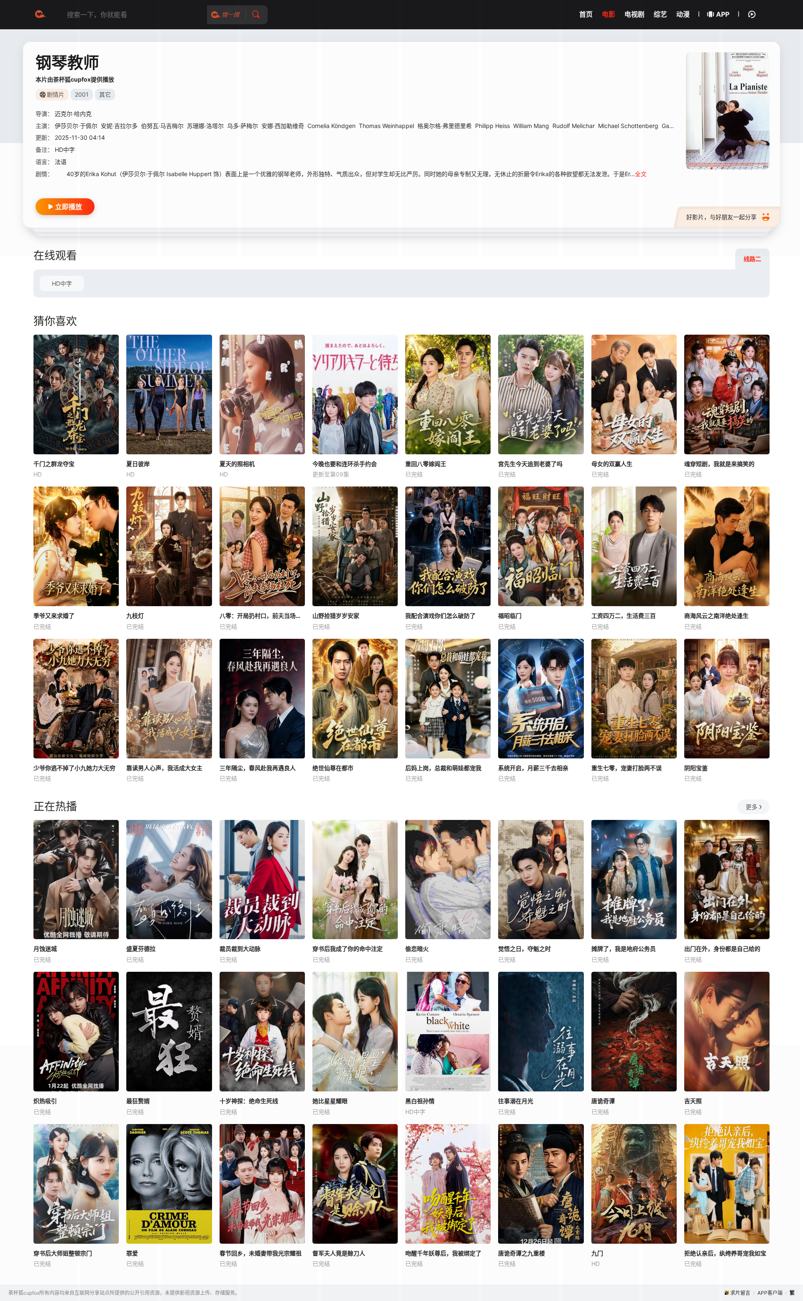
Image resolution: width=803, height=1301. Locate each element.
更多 (751, 806)
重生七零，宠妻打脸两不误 (626, 767)
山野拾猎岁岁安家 (335, 615)
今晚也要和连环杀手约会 (344, 463)
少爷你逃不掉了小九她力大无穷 (74, 767)
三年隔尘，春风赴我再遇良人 (258, 767)
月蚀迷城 (45, 948)
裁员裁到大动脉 (240, 948)
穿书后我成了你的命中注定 (347, 948)
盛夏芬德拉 (141, 948)
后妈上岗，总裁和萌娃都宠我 (443, 767)
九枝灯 (135, 615)
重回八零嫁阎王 (425, 463)
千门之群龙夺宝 (53, 463)
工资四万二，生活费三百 (623, 615)
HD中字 (62, 283)
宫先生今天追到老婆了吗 (530, 463)
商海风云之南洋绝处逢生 (716, 615)
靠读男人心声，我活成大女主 (164, 767)
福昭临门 (510, 615)
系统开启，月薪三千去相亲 (533, 767)
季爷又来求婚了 (53, 615)
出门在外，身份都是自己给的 (722, 948)
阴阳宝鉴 (696, 767)
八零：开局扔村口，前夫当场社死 (262, 615)
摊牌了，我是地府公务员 (623, 948)
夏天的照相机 (237, 463)
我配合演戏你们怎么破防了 (440, 615)
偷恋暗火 (417, 948)
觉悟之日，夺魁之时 (524, 948)
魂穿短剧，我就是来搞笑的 (719, 463)
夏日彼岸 (138, 463)
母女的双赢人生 (611, 463)
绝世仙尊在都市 (332, 767)
